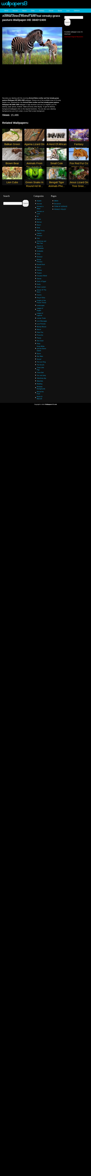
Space (60, 11)
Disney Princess (39, 260)
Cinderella (40, 251)
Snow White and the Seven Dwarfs (41, 348)
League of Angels (40, 309)
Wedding (39, 384)
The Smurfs (40, 365)
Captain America (39, 234)
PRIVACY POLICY (60, 209)
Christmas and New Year (41, 242)
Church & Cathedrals (40, 247)
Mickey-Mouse (41, 327)
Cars (38, 238)
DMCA (56, 201)
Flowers (39, 273)
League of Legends (40, 314)
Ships (38, 343)
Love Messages (42, 321)
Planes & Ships (9, 14)
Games (51, 11)
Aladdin (39, 201)
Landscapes (41, 305)
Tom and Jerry (41, 375)
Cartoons (77, 11)
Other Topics (32, 14)
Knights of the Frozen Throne (41, 301)
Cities (33, 11)
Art (38, 216)
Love (67, 11)
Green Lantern (41, 287)
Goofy (39, 284)
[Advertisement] (45, 80)
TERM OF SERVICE (60, 206)
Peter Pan (40, 332)
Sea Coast (40, 341)
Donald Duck (41, 264)
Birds (38, 228)
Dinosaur (39, 257)
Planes (39, 338)
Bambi (39, 219)
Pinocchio (40, 335)
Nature (24, 11)
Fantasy (41, 11)
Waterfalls (40, 381)
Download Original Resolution (73, 37)
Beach (39, 225)
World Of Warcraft (39, 397)
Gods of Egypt (41, 281)
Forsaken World (42, 276)
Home (6, 11)
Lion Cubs (12, 182)
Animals (15, 11)
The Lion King (41, 362)
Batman (39, 222)
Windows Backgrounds (41, 388)
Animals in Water (40, 207)
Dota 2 (39, 267)
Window (21, 14)
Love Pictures (41, 324)
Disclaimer (57, 204)
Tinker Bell (40, 372)
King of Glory (41, 297)
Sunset (39, 359)
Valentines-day (41, 378)
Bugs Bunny (41, 230)
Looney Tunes (41, 318)
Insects (39, 295)
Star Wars (40, 356)
